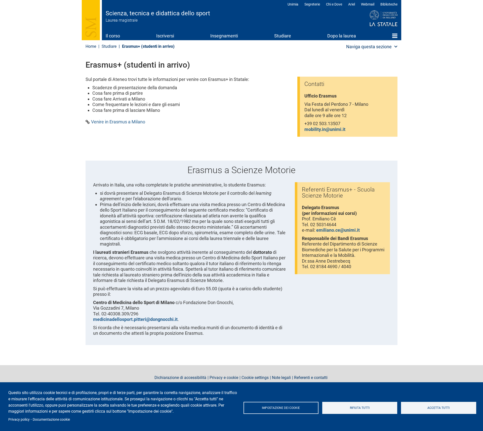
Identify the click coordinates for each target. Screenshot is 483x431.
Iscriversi (165, 35)
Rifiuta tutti (360, 408)
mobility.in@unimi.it (324, 129)
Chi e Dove (334, 4)
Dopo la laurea (341, 35)
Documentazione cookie (51, 419)
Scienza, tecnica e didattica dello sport (158, 13)
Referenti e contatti (311, 377)
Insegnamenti (224, 35)
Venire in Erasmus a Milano (118, 121)
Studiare (282, 35)
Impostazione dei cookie (281, 408)
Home (394, 36)
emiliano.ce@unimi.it (338, 230)
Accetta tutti (438, 408)
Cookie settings (255, 377)
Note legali (281, 377)
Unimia (293, 4)
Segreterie (312, 4)
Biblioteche (388, 4)
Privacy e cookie (224, 377)
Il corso (113, 35)
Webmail (367, 4)
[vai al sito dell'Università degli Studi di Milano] (374, 18)
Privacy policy (19, 419)
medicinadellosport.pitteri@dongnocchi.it (135, 319)
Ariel (351, 4)
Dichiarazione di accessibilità (180, 377)
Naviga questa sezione (369, 46)
